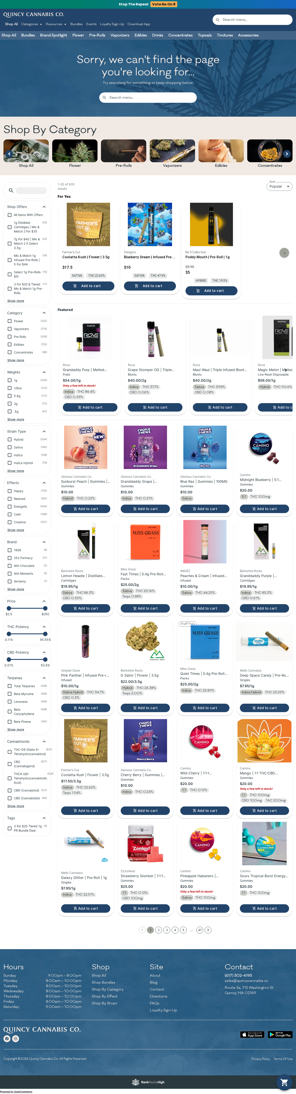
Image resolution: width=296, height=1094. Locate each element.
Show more (15, 301)
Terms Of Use (283, 1059)
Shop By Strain (104, 1003)
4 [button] (175, 930)
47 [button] (200, 930)
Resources (54, 24)
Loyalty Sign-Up (112, 24)
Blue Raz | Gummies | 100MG (204, 481)
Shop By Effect (105, 996)
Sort (272, 181)
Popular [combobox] (276, 186)
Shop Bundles (103, 982)
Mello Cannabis (250, 670)
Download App (139, 24)
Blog (154, 982)
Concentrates (270, 165)
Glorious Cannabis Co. (76, 476)
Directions (158, 996)
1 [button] (150, 930)
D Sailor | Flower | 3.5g (140, 675)
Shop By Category (108, 989)
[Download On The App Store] (252, 1034)
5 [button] (183, 930)
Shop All (11, 24)
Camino (245, 475)
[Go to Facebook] (6, 1038)
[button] (11, 190)
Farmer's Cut (70, 770)
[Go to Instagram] (15, 1038)
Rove (66, 365)
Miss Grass (128, 569)
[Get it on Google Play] (280, 1034)
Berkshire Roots (72, 571)
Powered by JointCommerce (16, 1091)
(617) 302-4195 (238, 975)
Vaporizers (172, 165)
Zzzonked (128, 871)
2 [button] (158, 930)
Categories (29, 24)
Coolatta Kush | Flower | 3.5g (85, 775)
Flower (75, 165)
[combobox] (256, 20)
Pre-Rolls (124, 165)
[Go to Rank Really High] (148, 1082)
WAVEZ (185, 571)
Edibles (221, 165)
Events (91, 24)
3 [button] (167, 930)
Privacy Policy (260, 1059)
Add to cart (92, 407)
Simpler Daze (70, 670)
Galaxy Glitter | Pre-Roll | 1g (84, 877)
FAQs (154, 1003)
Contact (157, 989)
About (155, 975)
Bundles (76, 24)
